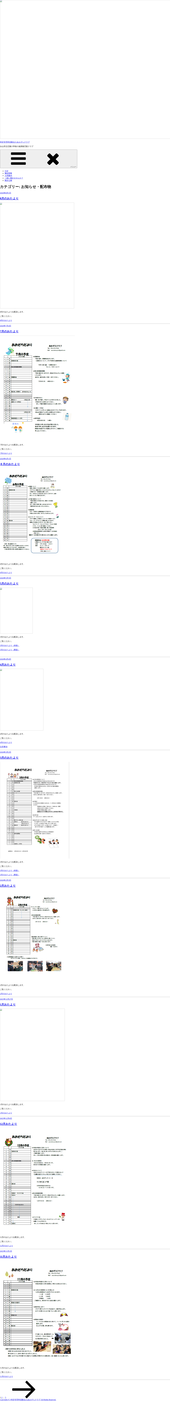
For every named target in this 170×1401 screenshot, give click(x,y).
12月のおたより (6, 1246)
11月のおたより (6, 1376)
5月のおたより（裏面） (9, 650)
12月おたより (8, 1123)
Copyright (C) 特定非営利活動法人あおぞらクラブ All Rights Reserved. (28, 1400)
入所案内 (8, 176)
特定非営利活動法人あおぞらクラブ (15, 142)
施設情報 (8, 173)
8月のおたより (9, 198)
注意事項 (3, 747)
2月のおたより (6, 994)
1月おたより (8, 1004)
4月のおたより (6, 742)
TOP (6, 171)
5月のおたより (9, 583)
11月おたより (8, 1256)
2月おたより (8, 885)
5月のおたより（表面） (9, 645)
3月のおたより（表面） (9, 870)
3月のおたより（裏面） (9, 875)
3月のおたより (9, 757)
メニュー (73, 167)
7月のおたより (9, 331)
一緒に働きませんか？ (14, 178)
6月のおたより (6, 573)
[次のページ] (23, 1397)
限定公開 (8, 180)
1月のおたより (6, 1113)
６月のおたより (10, 464)
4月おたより (8, 664)
